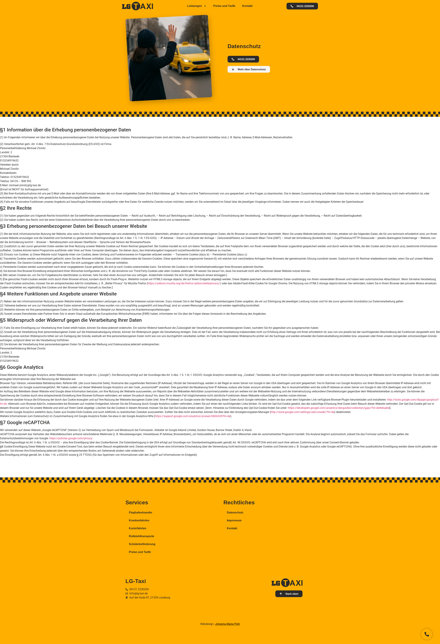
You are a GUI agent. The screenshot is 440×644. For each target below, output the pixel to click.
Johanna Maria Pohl (227, 624)
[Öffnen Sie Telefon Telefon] (426, 634)
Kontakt (247, 5)
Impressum (234, 520)
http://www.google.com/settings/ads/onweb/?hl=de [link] (302, 412)
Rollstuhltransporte (141, 536)
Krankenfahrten (139, 520)
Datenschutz (235, 512)
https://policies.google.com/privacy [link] (70, 438)
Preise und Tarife (224, 5)
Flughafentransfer (140, 512)
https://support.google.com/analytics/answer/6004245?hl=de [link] (192, 416)
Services (136, 502)
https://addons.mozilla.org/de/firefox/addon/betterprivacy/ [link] (184, 283)
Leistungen (194, 5)
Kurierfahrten (137, 528)
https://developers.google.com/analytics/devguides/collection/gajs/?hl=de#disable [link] (339, 408)
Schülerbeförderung (142, 544)
